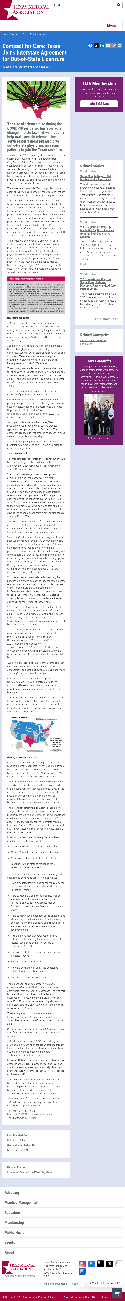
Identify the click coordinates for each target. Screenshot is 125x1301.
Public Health (15, 1232)
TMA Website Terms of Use (75, 1297)
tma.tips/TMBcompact (29, 1105)
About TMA (18, 34)
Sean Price (11, 66)
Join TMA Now (99, 104)
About (9, 1252)
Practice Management (21, 1202)
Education (12, 1212)
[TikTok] (100, 1264)
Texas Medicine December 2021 (34, 66)
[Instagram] (82, 1264)
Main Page (31, 1117)
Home (5, 34)
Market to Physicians (55, 1283)
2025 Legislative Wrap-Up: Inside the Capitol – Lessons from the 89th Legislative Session (97, 231)
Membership (14, 1222)
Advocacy (12, 1192)
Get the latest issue (98, 438)
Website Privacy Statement (43, 1297)
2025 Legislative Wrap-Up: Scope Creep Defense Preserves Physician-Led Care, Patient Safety (98, 283)
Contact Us (78, 1283)
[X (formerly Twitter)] (109, 1264)
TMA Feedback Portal (103, 1297)
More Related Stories (106, 318)
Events (10, 1242)
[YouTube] (119, 1264)
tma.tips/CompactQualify (38, 814)
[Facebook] (91, 1264)
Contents (47, 1114)
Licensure (12, 1172)
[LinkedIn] (82, 1271)
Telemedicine (27, 1172)
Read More (93, 212)
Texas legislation (44, 1172)
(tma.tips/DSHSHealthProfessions (25, 413)
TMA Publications (36, 34)
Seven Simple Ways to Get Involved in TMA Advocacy (95, 177)
